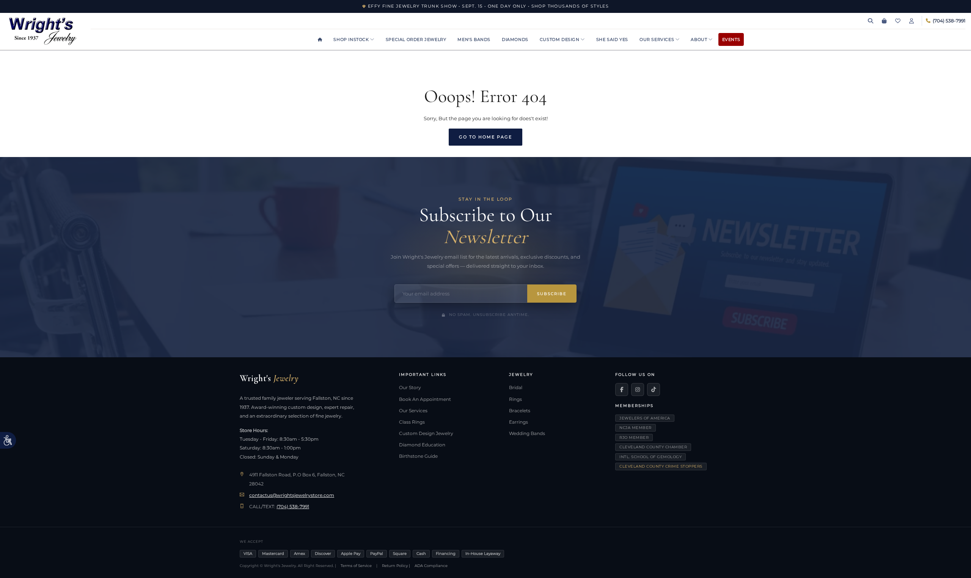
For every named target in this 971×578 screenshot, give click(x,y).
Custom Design (560, 39)
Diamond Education (422, 445)
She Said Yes (612, 39)
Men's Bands (473, 39)
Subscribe (552, 293)
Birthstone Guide (418, 456)
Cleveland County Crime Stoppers (660, 466)
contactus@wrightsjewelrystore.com (291, 495)
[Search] (870, 20)
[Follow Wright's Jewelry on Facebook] (621, 389)
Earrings (518, 422)
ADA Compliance (431, 565)
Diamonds (515, 39)
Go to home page (485, 137)
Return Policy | (396, 565)
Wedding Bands (527, 433)
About (700, 39)
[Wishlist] (897, 20)
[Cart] (884, 20)
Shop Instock (351, 39)
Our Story (410, 387)
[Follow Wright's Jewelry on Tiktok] (653, 389)
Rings (515, 399)
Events (731, 39)
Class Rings (412, 422)
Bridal (515, 387)
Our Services (657, 39)
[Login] (911, 20)
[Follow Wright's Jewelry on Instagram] (637, 389)
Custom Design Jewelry (426, 433)
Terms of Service (356, 565)
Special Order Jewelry (416, 39)
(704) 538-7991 (293, 506)
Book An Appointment (425, 399)
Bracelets (519, 410)
